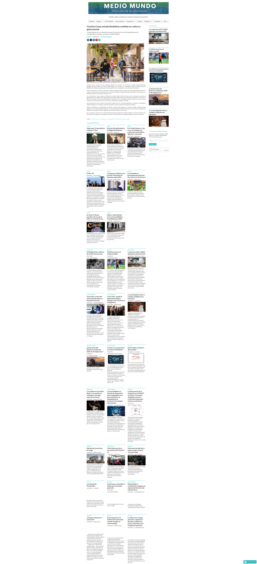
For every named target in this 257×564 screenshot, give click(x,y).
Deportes (109, 250)
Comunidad (157, 21)
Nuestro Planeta (120, 21)
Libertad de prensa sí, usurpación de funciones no (115, 450)
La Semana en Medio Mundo (158, 131)
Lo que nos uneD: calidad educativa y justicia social (136, 253)
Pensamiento (130, 21)
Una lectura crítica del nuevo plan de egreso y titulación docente (95, 298)
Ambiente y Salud (91, 345)
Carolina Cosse (95, 119)
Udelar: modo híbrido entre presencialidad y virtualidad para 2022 (115, 217)
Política (109, 515)
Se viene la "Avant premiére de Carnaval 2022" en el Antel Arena (95, 217)
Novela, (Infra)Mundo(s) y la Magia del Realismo (116, 129)
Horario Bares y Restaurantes (121, 119)
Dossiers (140, 21)
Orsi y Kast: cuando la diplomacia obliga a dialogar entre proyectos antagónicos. (116, 299)
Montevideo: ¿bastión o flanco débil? (136, 349)
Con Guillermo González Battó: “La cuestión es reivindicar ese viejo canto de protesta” (95, 394)
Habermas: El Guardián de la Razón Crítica (96, 129)
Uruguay (98, 21)
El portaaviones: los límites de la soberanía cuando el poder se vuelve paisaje (115, 520)
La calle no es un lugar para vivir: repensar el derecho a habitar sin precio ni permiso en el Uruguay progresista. (136, 521)
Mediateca (147, 21)
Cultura (89, 37)
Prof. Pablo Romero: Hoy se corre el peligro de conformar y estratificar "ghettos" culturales (136, 131)
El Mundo (91, 21)
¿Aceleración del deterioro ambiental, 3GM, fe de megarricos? (95, 350)
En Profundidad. (109, 21)
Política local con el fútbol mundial (114, 253)
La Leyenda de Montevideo (92, 485)
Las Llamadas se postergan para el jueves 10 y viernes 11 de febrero (136, 175)
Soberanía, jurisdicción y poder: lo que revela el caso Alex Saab (136, 450)
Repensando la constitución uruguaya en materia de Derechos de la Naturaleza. (136, 487)
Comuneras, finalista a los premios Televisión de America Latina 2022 (116, 175)
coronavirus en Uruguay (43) (106, 119)
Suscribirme (152, 144)
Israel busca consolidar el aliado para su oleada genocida (116, 486)
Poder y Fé (90, 173)
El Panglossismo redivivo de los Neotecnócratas (95, 253)
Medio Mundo (107, 37)
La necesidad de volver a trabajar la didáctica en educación (136, 297)
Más (165, 21)
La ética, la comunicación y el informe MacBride (115, 349)
